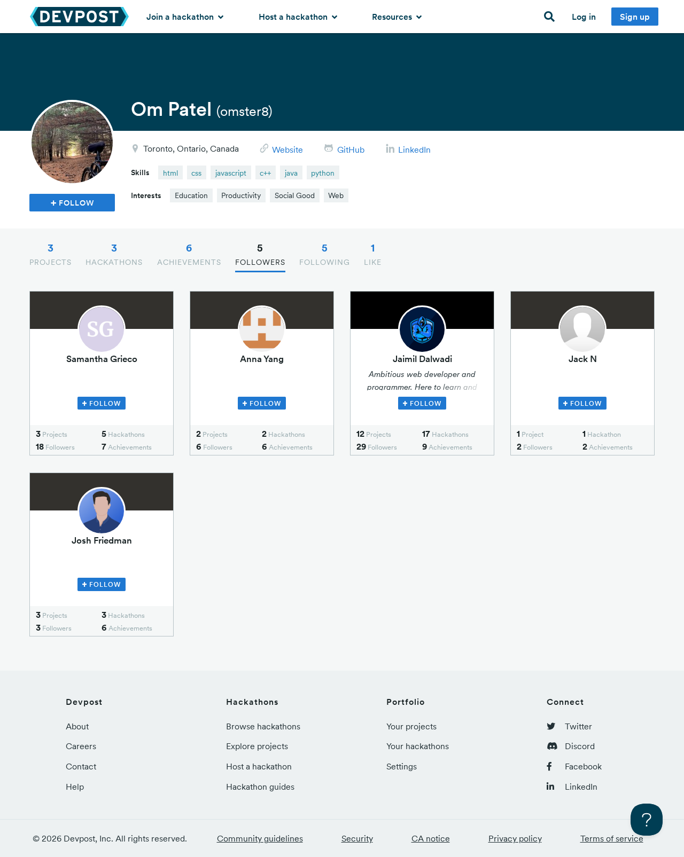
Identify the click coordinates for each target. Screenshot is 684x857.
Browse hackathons (263, 726)
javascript (230, 173)
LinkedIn (414, 149)
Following (324, 254)
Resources (393, 16)
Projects (50, 254)
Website (287, 149)
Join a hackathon (181, 16)
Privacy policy (515, 838)
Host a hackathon (294, 16)
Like (373, 254)
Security (357, 838)
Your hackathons (417, 746)
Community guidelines (260, 838)
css (196, 173)
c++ (265, 173)
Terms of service (611, 838)
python (323, 173)
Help (75, 786)
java (291, 173)
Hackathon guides (260, 786)
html (170, 173)
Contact (81, 766)
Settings (401, 766)
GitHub (350, 149)
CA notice (430, 838)
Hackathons (114, 254)
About (77, 726)
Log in (584, 16)
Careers (81, 746)
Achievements (189, 254)
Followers (260, 254)
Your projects (411, 726)
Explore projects (257, 746)
